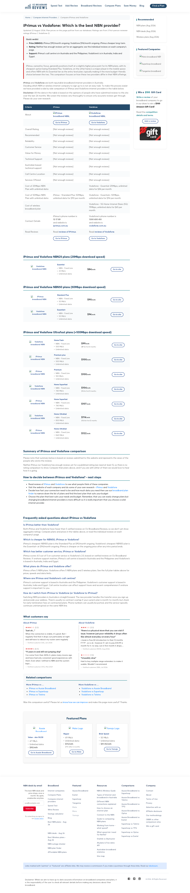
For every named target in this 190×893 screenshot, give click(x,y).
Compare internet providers (55, 800)
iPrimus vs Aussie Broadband (42, 688)
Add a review (150, 121)
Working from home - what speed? (106, 826)
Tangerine (76, 803)
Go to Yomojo (112, 749)
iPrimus (47, 484)
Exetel (75, 795)
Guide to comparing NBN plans (105, 820)
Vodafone (60, 484)
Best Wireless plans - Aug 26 (57, 838)
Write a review (143, 97)
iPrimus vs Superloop (38, 691)
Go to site (117, 269)
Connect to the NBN (105, 815)
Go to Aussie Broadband (41, 753)
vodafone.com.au (97, 226)
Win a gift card (152, 826)
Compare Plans (113, 6)
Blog (141, 6)
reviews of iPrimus (67, 232)
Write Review (53, 809)
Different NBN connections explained (106, 802)
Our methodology (153, 815)
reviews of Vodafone (104, 232)
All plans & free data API (106, 844)
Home (27, 17)
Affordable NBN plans (57, 852)
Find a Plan (158, 6)
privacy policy (39, 818)
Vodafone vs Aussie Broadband (96, 688)
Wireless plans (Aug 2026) (147, 37)
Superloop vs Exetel (129, 836)
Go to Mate (76, 752)
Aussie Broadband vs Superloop (130, 792)
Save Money (130, 6)
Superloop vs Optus (130, 832)
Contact (149, 791)
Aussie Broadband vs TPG (130, 805)
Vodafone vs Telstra (91, 694)
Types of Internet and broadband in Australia (107, 796)
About (148, 795)
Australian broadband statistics (106, 850)
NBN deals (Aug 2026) (146, 31)
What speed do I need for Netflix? (106, 833)
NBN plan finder (54, 848)
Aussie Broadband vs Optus (130, 811)
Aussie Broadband (80, 791)
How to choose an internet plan (105, 809)
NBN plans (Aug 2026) (146, 25)
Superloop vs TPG (129, 828)
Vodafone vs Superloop (92, 691)
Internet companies (56, 791)
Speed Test (56, 6)
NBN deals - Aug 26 (56, 833)
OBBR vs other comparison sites (153, 820)
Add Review (71, 6)
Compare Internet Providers (45, 17)
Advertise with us (153, 807)
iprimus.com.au (60, 226)
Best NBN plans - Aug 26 (57, 823)
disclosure (153, 866)
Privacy (149, 803)
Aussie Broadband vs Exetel (130, 818)
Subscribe (29, 809)
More (74, 811)
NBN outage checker (56, 844)
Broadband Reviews (91, 6)
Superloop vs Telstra (130, 824)
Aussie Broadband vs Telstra (130, 798)
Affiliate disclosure (154, 811)
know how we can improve (75, 702)
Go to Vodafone (98, 123)
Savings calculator (55, 814)
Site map (101, 856)
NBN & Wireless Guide (106, 791)
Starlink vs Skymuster (106, 839)
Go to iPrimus (61, 123)
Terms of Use (152, 799)
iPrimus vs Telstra (37, 694)
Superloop (76, 799)
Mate (74, 807)
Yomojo (75, 815)
